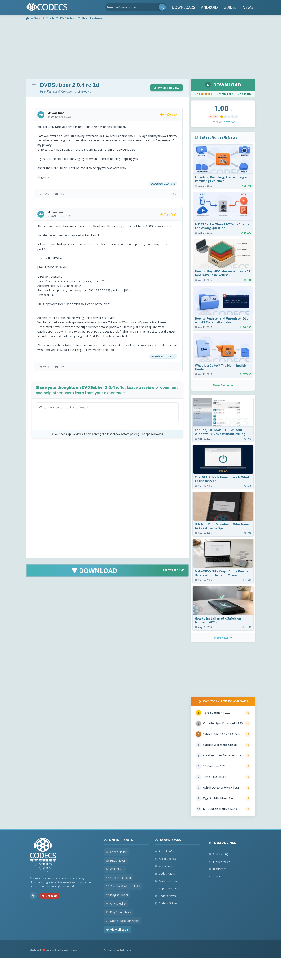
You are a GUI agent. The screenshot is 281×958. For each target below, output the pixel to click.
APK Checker (118, 903)
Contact (218, 876)
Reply (45, 193)
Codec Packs (167, 873)
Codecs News (167, 896)
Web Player (117, 869)
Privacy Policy (221, 861)
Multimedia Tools (169, 881)
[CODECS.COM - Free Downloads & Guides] (43, 855)
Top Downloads (169, 888)
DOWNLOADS (183, 7)
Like (61, 193)
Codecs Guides (168, 903)
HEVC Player (117, 860)
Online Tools (121, 840)
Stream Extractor (120, 878)
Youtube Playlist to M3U (125, 886)
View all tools (119, 929)
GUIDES (230, 7)
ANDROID (209, 7)
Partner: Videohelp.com (117, 950)
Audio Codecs (167, 858)
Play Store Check (120, 912)
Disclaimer (219, 869)
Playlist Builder (119, 895)
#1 (174, 193)
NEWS (248, 7)
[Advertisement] (140, 50)
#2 (174, 366)
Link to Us (51, 895)
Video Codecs (167, 866)
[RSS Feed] (33, 895)
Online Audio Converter (124, 920)
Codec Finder (118, 852)
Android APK (166, 851)
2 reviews (229, 122)
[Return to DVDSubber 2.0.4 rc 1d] (35, 84)
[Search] (162, 7)
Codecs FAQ (220, 854)
